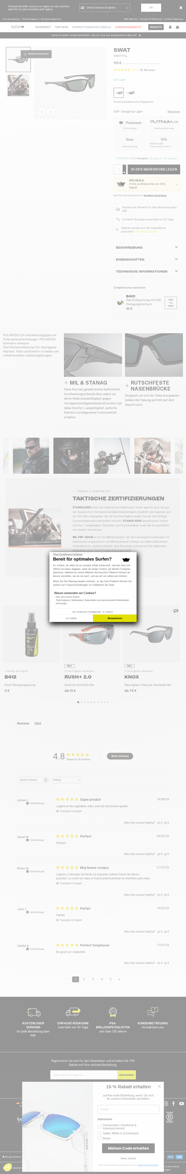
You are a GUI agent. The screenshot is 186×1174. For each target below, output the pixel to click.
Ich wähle (71, 618)
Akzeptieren (115, 618)
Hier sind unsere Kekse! (68, 597)
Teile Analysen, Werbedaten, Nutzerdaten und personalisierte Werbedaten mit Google (92, 602)
